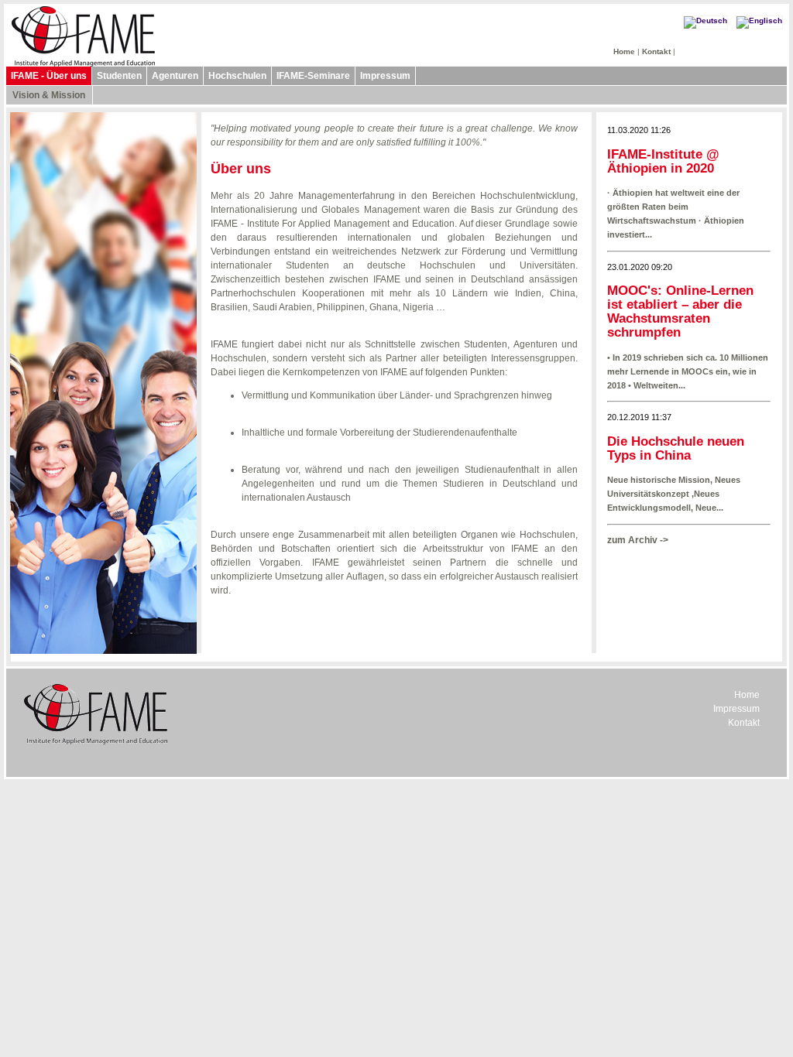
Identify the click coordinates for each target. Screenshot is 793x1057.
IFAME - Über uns (49, 75)
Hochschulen (237, 75)
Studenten (119, 75)
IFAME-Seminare (313, 75)
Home (624, 51)
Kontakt (656, 51)
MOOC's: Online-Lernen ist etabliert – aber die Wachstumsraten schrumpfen (680, 311)
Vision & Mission (48, 95)
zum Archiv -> (637, 540)
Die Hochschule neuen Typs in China (675, 448)
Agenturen (175, 75)
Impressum (385, 75)
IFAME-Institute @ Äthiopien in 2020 (663, 161)
